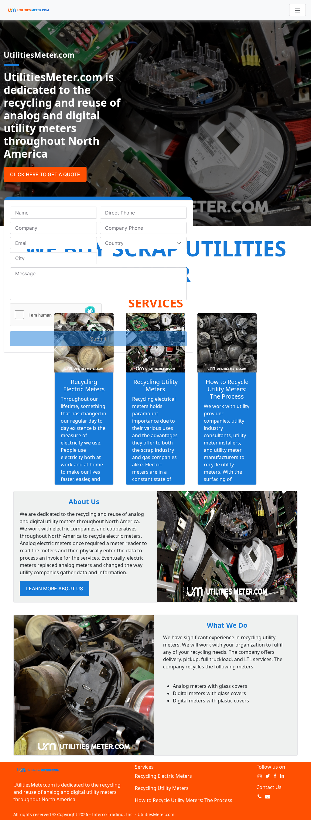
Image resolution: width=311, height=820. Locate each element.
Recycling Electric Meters (84, 385)
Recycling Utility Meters (155, 385)
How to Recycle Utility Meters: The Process (227, 389)
